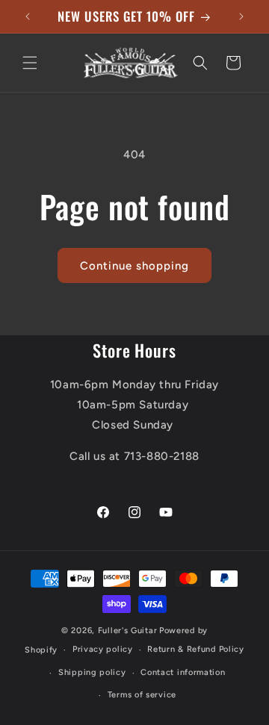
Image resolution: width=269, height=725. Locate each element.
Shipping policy (92, 672)
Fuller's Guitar (128, 630)
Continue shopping (134, 266)
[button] (29, 62)
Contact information (182, 672)
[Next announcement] (241, 16)
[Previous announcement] (27, 16)
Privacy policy (102, 649)
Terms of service (142, 695)
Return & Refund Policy (195, 649)
